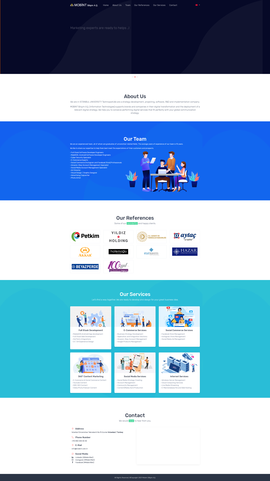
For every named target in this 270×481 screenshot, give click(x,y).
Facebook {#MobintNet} (84, 462)
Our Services (159, 5)
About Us (117, 5)
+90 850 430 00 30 (79, 441)
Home (106, 5)
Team (127, 5)
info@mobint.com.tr (80, 449)
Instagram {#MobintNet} (85, 460)
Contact (173, 5)
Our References (141, 5)
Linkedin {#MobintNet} (84, 457)
